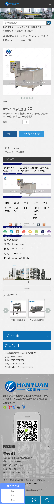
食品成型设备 (23, 27)
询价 (10, 133)
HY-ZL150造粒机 (25, 320)
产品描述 (9, 159)
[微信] (5, 407)
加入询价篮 (34, 133)
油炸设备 (19, 31)
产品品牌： (10, 152)
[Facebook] (14, 407)
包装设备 (29, 31)
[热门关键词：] (49, 23)
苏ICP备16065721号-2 (28, 483)
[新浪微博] (10, 407)
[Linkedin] (24, 407)
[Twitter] (19, 407)
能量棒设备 (8, 31)
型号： (8, 148)
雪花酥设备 (36, 27)
